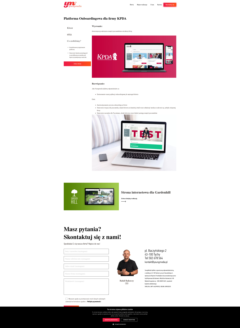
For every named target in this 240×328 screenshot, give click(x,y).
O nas (152, 5)
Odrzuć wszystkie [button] (129, 320)
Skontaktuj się (169, 5)
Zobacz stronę (77, 64)
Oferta (132, 5)
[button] (120, 324)
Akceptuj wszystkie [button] (111, 320)
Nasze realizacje (142, 5)
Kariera (159, 5)
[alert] (120, 317)
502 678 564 (156, 258)
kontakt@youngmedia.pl (156, 262)
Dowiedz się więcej (124, 316)
